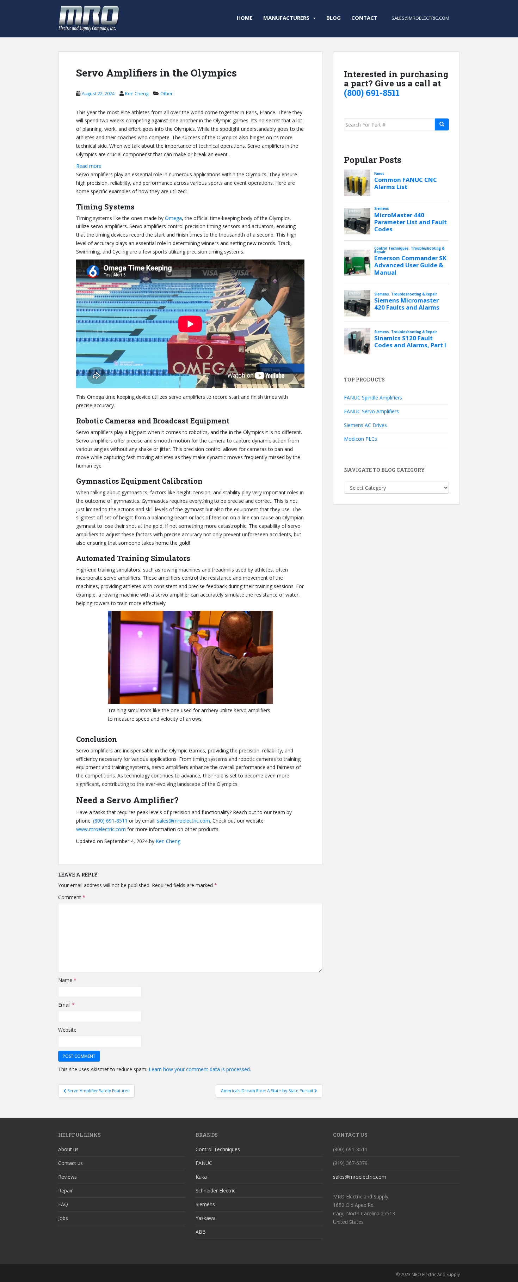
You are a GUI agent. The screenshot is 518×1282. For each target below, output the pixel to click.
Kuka (201, 1176)
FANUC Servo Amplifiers (371, 411)
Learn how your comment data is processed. (200, 1069)
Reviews (67, 1176)
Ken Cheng (136, 93)
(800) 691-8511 (110, 820)
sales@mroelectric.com (183, 820)
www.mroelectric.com (101, 829)
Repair (65, 1190)
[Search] (442, 124)
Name (67, 980)
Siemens (205, 1204)
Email (66, 1004)
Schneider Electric (215, 1190)
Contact (364, 17)
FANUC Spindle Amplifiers (373, 397)
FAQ (63, 1204)
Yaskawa (206, 1218)
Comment (71, 897)
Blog (333, 17)
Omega (173, 218)
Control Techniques (218, 1149)
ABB (201, 1231)
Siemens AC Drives (365, 425)
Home (245, 17)
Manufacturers (286, 17)
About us (68, 1149)
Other (166, 93)
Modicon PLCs (360, 438)
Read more (88, 166)
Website (67, 1029)
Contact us (70, 1163)
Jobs (63, 1218)
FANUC (204, 1163)
